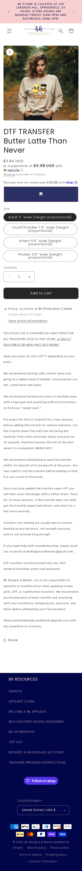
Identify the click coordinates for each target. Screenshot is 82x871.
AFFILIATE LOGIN (21, 701)
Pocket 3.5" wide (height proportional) (40, 256)
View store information (28, 321)
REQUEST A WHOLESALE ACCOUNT (36, 752)
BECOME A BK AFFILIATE (27, 711)
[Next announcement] (74, 11)
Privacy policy (59, 847)
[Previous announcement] (8, 11)
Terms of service (30, 854)
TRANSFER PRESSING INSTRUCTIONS (37, 762)
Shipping (9, 174)
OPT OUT (16, 742)
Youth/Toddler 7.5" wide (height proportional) (40, 229)
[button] (9, 31)
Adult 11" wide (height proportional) (40, 217)
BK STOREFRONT (22, 732)
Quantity (10, 268)
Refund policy (36, 847)
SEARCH (15, 691)
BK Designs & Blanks (38, 842)
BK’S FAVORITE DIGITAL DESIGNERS (36, 721)
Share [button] (13, 640)
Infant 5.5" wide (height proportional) (40, 242)
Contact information (43, 861)
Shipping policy (56, 854)
